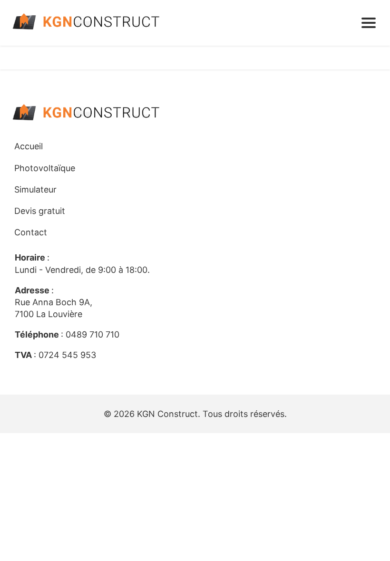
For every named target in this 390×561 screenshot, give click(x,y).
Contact (30, 232)
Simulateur (35, 189)
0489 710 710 (92, 334)
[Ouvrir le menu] (368, 23)
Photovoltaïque (44, 168)
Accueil (28, 146)
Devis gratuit (39, 211)
